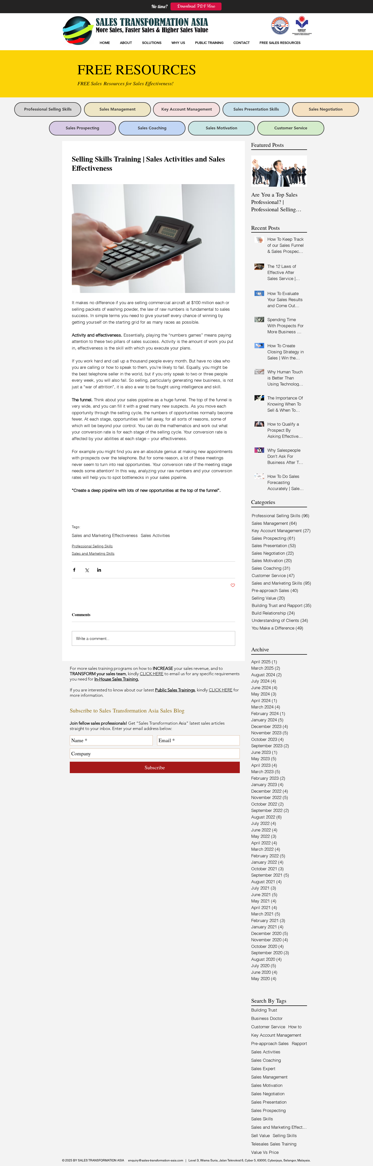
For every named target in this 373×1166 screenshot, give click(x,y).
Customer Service (268, 1026)
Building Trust (264, 1010)
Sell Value (260, 1135)
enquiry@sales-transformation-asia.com (155, 1160)
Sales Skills (262, 1118)
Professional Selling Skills (92, 546)
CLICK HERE (151, 673)
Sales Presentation (268, 1102)
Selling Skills (285, 1135)
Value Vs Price (265, 1152)
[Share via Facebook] (74, 569)
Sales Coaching (266, 1060)
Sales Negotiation (267, 1093)
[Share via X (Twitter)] (86, 569)
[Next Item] (299, 171)
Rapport (299, 1043)
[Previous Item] (259, 171)
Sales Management (269, 1077)
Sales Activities (155, 535)
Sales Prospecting (268, 1110)
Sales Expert (263, 1068)
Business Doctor (267, 1018)
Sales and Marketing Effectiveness (105, 535)
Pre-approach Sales (270, 1043)
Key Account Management (276, 1035)
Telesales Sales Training (273, 1143)
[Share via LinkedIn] (99, 569)
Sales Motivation (266, 1085)
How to (294, 1026)
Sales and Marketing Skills (93, 553)
